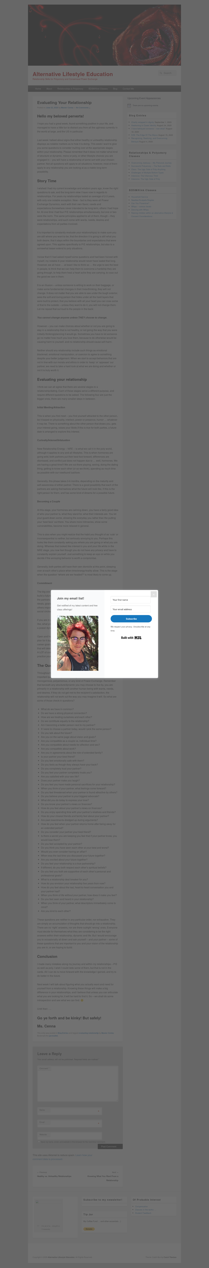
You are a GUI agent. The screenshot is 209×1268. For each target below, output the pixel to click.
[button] (77, 644)
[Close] (154, 594)
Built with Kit (131, 637)
